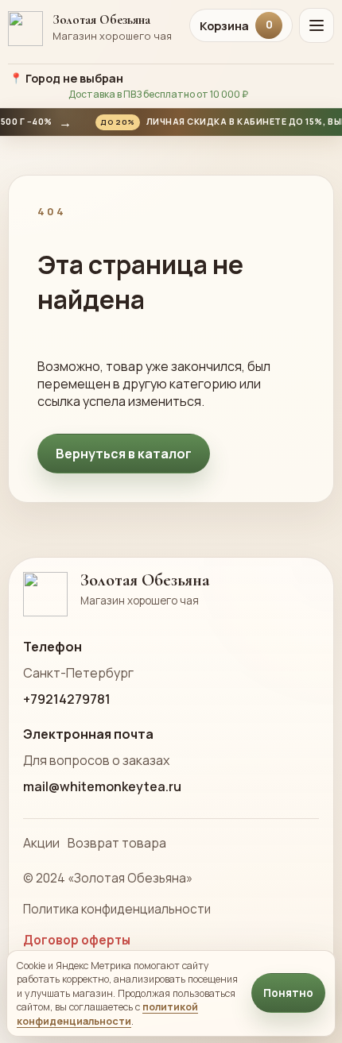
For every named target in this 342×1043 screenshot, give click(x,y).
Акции (41, 843)
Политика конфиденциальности (117, 909)
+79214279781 (67, 699)
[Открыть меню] (316, 25)
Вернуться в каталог (124, 453)
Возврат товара (117, 843)
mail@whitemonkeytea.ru (102, 786)
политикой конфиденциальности (107, 1013)
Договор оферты (76, 940)
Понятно (288, 993)
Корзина (236, 25)
